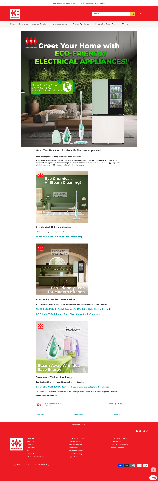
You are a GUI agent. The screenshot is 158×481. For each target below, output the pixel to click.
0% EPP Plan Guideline (35, 457)
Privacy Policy (115, 441)
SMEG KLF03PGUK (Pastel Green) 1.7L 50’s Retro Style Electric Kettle (72, 309)
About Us (30, 441)
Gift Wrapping (74, 448)
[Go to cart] (145, 14)
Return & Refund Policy (119, 444)
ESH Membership (75, 444)
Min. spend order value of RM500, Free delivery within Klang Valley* (79, 3)
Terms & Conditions (117, 448)
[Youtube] (140, 431)
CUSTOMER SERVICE (77, 438)
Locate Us (30, 454)
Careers (30, 444)
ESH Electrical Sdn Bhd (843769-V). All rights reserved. (39, 465)
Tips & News (73, 457)
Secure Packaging (75, 454)
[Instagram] (144, 431)
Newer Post (118, 414)
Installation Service (76, 451)
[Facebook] (137, 431)
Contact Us (31, 448)
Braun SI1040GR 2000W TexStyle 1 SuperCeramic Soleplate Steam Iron (72, 387)
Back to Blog (79, 414)
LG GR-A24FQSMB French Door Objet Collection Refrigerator (68, 314)
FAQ (29, 451)
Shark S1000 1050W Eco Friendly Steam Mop (59, 237)
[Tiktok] (147, 431)
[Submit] (132, 14)
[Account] (141, 14)
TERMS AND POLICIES (119, 438)
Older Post (40, 414)
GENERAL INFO (33, 438)
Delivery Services (75, 441)
